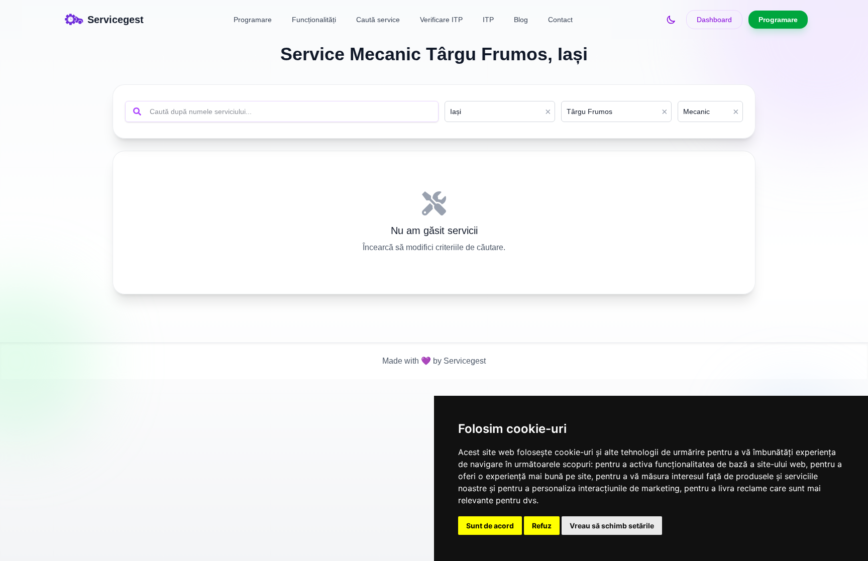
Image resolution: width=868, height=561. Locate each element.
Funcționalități (314, 20)
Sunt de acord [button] (490, 525)
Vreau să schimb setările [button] (612, 525)
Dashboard (714, 20)
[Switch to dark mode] (671, 20)
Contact (560, 20)
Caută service (378, 20)
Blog (521, 20)
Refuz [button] (542, 525)
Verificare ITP (441, 20)
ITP (488, 20)
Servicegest (464, 361)
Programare (253, 20)
